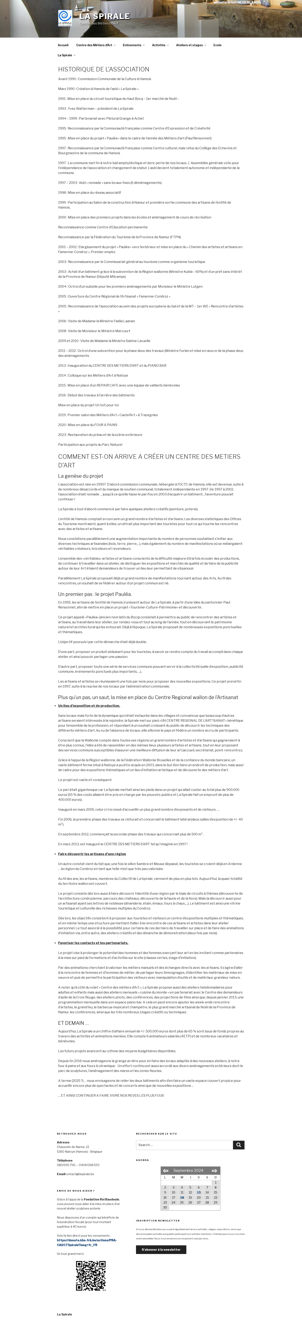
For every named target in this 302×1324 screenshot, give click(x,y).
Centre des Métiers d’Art (94, 45)
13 (199, 1192)
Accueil (63, 45)
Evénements (132, 45)
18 (182, 1197)
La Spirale (105, 16)
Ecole (217, 45)
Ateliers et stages (189, 45)
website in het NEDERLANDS (237, 2)
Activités (158, 45)
